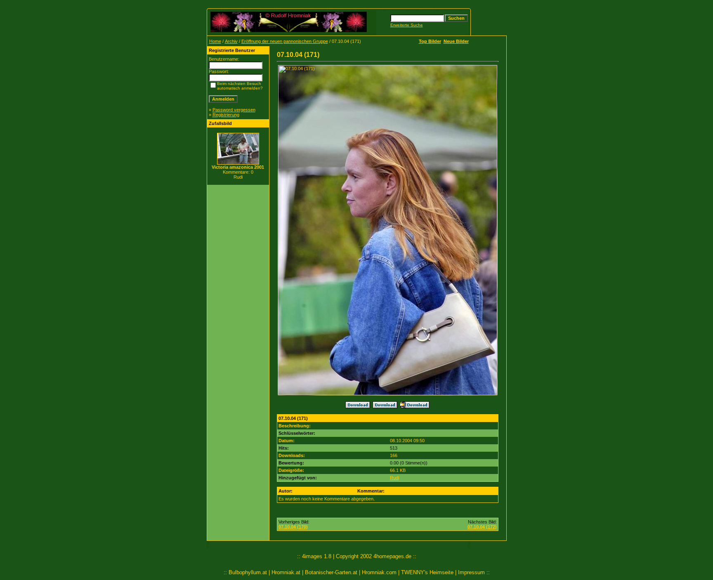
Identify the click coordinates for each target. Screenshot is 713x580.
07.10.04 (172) (482, 526)
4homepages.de (392, 556)
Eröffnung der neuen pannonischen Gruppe (284, 41)
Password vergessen (233, 109)
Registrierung (225, 114)
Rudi (394, 477)
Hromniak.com (379, 572)
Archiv (231, 41)
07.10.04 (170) (293, 526)
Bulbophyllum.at (248, 572)
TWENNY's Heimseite (427, 572)
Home (215, 41)
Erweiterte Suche (406, 25)
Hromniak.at (286, 572)
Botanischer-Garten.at (331, 572)
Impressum (471, 572)
